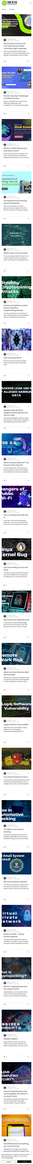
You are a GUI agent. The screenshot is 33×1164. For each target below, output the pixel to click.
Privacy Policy (9, 1158)
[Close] (31, 1154)
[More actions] (29, 40)
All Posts (4, 9)
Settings (9, 1161)
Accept (24, 1161)
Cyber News (12, 9)
